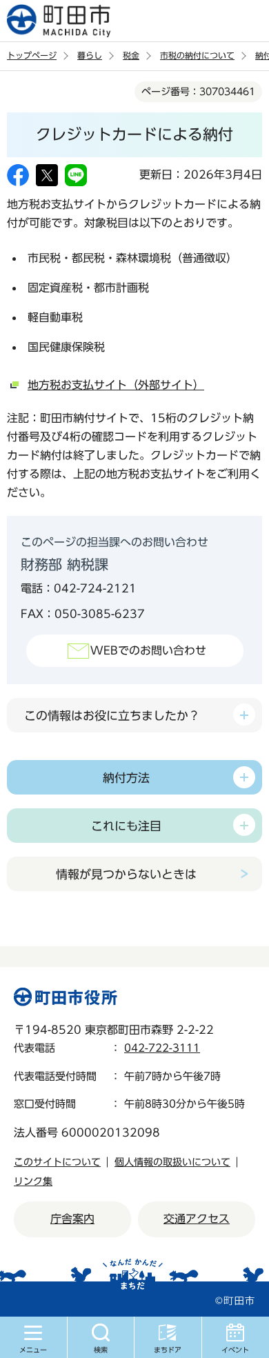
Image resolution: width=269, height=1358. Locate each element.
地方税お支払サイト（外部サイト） (116, 384)
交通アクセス (196, 1218)
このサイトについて (57, 1162)
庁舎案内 (72, 1218)
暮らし (89, 55)
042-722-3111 (162, 1048)
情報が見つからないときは (126, 874)
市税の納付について (197, 55)
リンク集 (33, 1181)
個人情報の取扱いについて (172, 1162)
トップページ (32, 55)
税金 (131, 55)
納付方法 (126, 777)
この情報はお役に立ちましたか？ (112, 715)
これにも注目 (126, 826)
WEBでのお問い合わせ (148, 650)
